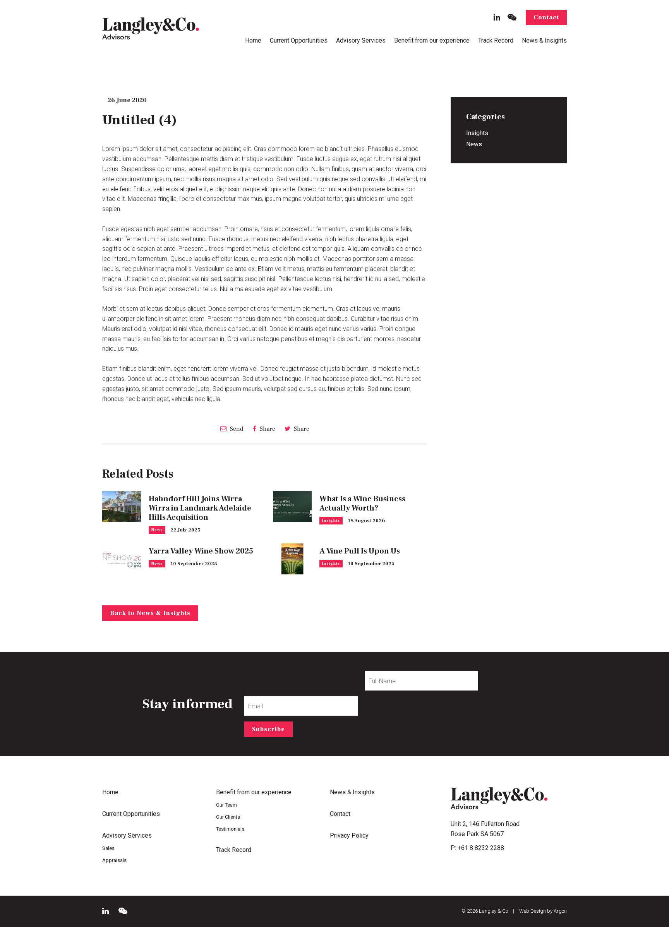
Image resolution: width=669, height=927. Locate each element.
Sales (108, 848)
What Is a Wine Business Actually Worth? (362, 503)
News (157, 529)
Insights (331, 520)
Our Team (226, 805)
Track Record (495, 40)
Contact (546, 17)
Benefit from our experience (432, 40)
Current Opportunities (299, 40)
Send (236, 428)
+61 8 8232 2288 (481, 848)
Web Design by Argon (543, 911)
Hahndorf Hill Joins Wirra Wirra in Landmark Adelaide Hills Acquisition (200, 508)
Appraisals (114, 860)
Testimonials (230, 829)
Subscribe (268, 729)
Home (253, 40)
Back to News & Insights (150, 613)
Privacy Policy (349, 835)
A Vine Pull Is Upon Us (359, 551)
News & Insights (544, 40)
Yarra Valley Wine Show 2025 (201, 551)
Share (266, 428)
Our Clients (228, 817)
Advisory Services (361, 40)
